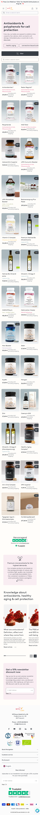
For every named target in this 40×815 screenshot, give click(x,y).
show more (7, 40)
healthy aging (11, 45)
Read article (8, 647)
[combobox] (20, 12)
